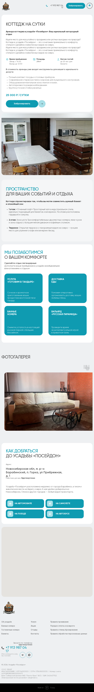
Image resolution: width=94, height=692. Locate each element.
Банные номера (8, 626)
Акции (33, 626)
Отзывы (34, 630)
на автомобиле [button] (23, 503)
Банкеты (5, 634)
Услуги (33, 622)
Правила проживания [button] (59, 622)
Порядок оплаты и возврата (62, 626)
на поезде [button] (20, 514)
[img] (6, 6)
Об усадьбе (6, 622)
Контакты (35, 634)
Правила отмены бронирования (63, 630)
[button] (75, 6)
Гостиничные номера (10, 630)
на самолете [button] (63, 503)
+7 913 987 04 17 (56, 7)
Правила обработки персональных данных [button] (68, 634)
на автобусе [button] (62, 514)
